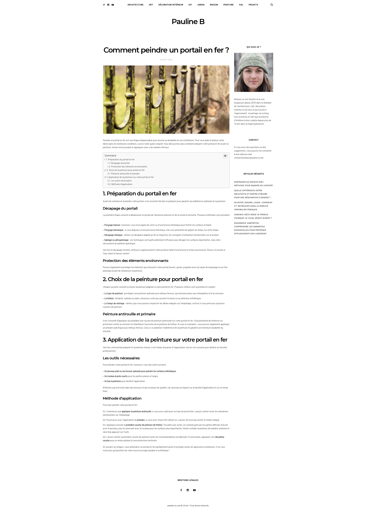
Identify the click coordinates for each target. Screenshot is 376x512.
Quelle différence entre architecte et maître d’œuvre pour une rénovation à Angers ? (252, 194)
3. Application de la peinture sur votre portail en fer (130, 177)
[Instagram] (108, 4)
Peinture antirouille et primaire (125, 173)
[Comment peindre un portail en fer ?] (166, 99)
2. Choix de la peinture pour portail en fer (126, 170)
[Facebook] (104, 4)
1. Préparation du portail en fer (120, 159)
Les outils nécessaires (121, 181)
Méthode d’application (121, 184)
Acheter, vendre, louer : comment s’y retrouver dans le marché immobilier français (253, 206)
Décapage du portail (120, 163)
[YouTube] (113, 4)
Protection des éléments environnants (129, 166)
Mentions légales (188, 480)
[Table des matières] (225, 156)
